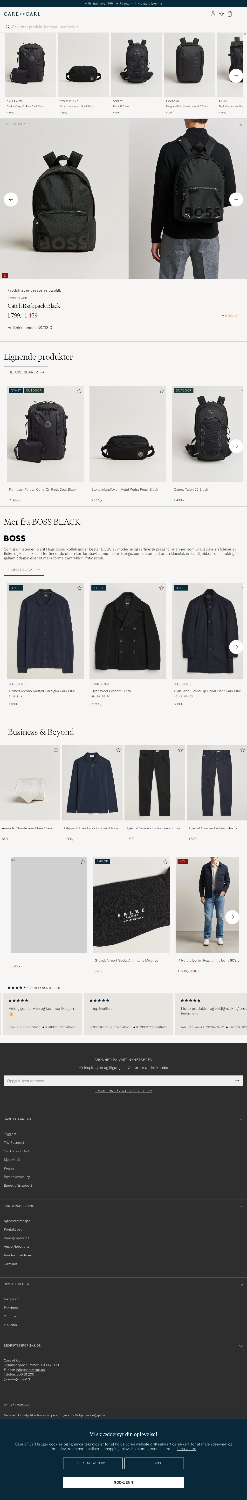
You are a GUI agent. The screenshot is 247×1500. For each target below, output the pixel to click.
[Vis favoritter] (221, 14)
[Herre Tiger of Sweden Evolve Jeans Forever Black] (154, 782)
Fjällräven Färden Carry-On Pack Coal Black (42, 489)
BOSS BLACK (17, 298)
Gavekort (10, 1264)
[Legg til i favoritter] (78, 391)
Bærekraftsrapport (18, 1185)
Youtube (10, 1316)
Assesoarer (15, 124)
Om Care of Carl (16, 1151)
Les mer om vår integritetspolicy (123, 1091)
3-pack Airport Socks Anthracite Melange (126, 960)
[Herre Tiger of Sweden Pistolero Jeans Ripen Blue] (217, 782)
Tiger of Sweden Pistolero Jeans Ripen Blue (213, 828)
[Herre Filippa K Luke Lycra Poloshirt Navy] (92, 782)
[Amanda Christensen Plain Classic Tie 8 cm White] (30, 823)
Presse (9, 1168)
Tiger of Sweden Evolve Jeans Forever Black (154, 828)
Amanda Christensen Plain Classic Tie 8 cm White (28, 828)
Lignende (38, 357)
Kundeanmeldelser (18, 1255)
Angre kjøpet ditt (16, 1246)
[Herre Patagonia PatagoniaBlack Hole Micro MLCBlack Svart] (189, 65)
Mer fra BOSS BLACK (42, 522)
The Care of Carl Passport (123, 3)
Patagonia (172, 101)
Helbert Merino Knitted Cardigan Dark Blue (42, 691)
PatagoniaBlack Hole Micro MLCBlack (187, 106)
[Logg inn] (213, 14)
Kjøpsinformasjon (17, 1221)
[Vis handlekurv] (229, 14)
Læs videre (186, 1448)
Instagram (11, 1299)
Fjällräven (14, 101)
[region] (123, 1014)
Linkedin (10, 1325)
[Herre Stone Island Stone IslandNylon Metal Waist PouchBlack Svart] (83, 65)
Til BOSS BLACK (21, 569)
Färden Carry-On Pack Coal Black (25, 106)
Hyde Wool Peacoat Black (111, 691)
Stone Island (69, 101)
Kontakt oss (13, 1229)
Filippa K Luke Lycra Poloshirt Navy (91, 828)
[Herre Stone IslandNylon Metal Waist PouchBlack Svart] (127, 434)
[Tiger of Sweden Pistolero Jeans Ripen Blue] (217, 823)
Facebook (11, 1308)
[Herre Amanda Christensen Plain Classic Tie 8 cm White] (30, 782)
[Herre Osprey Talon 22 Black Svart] (136, 65)
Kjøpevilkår (12, 1159)
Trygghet (10, 1134)
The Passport (14, 1142)
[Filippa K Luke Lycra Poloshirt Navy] (92, 823)
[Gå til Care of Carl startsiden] (22, 14)
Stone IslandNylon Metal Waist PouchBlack (77, 106)
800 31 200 (25, 1374)
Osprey (118, 101)
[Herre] (49, 905)
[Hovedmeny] (238, 14)
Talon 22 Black (121, 106)
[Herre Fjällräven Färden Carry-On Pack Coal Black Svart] (30, 65)
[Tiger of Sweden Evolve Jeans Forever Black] (154, 823)
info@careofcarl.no (30, 1370)
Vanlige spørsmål (17, 1238)
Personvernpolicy (17, 1177)
